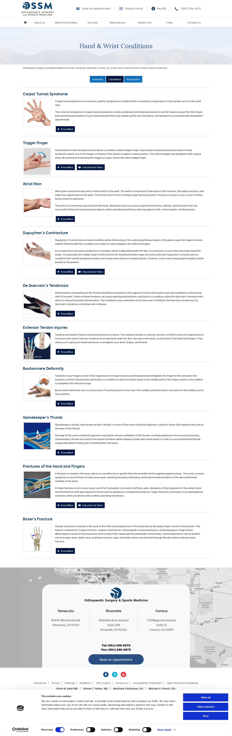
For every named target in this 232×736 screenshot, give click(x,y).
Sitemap (70, 683)
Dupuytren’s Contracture (45, 232)
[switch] (90, 729)
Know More (67, 129)
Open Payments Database (182, 683)
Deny (205, 716)
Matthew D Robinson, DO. (128, 688)
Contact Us (194, 22)
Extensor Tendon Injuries (45, 327)
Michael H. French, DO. (162, 688)
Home (25, 22)
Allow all (205, 697)
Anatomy (97, 79)
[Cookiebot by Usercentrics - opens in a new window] (20, 729)
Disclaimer (40, 683)
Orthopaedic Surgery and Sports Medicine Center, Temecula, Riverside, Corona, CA (66, 67)
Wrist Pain (32, 183)
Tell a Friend (103, 683)
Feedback (85, 683)
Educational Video (92, 167)
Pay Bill (161, 8)
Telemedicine (117, 22)
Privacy (55, 683)
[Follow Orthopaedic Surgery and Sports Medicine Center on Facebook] (106, 674)
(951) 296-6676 (191, 8)
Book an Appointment (97, 8)
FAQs (169, 22)
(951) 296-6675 (119, 649)
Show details (164, 729)
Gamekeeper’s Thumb (42, 417)
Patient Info (145, 22)
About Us (39, 22)
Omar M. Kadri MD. (67, 688)
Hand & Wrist (131, 67)
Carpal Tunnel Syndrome (45, 93)
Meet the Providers (66, 22)
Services (93, 22)
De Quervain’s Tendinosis (45, 285)
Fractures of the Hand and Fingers (54, 466)
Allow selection (205, 706)
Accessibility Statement (147, 683)
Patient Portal (134, 8)
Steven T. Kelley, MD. (95, 688)
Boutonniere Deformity (43, 368)
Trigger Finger (35, 142)
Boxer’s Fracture (37, 518)
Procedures (133, 79)
